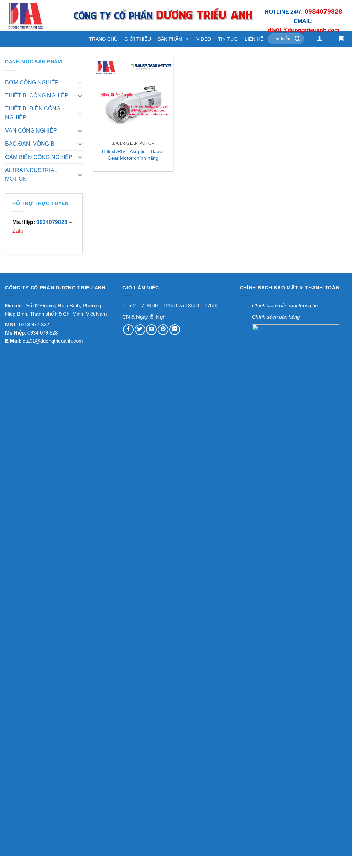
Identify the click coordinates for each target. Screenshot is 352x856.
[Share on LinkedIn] (174, 329)
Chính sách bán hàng (276, 317)
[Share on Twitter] (140, 329)
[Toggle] (80, 82)
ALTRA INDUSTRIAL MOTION (31, 174)
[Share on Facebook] (128, 329)
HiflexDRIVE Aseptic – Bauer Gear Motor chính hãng (133, 155)
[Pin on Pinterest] (163, 329)
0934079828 (51, 222)
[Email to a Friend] (151, 329)
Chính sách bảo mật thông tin (285, 305)
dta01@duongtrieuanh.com (53, 341)
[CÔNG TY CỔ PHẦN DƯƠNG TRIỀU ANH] (33, 15)
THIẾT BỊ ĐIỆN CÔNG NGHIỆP (32, 113)
